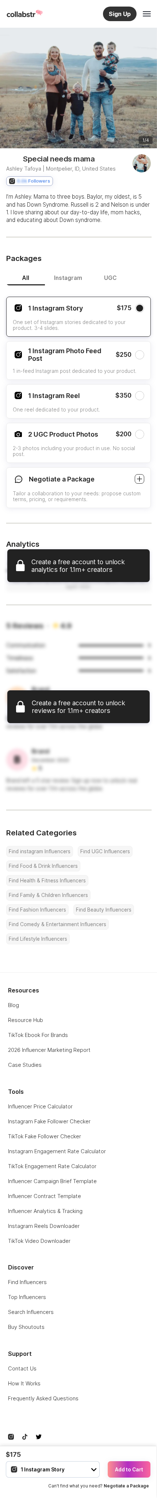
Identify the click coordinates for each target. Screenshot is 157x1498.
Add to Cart (129, 1469)
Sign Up (120, 13)
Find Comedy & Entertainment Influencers (57, 924)
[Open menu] (146, 13)
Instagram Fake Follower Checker (49, 1121)
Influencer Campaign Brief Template (52, 1181)
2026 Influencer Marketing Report (49, 1050)
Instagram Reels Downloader (44, 1226)
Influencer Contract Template (44, 1196)
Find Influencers (27, 1282)
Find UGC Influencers (105, 851)
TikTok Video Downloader (39, 1241)
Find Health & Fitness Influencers (47, 880)
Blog (13, 1005)
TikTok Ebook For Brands (38, 1035)
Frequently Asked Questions (43, 1398)
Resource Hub (25, 1020)
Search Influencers (31, 1312)
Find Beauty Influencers (103, 910)
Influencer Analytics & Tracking (45, 1211)
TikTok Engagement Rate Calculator (52, 1166)
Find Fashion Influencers (37, 910)
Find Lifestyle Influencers (38, 939)
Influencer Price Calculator (40, 1106)
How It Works (24, 1383)
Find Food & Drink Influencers (43, 866)
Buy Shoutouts (26, 1327)
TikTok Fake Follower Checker (44, 1136)
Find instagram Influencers (39, 851)
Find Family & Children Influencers (48, 895)
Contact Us (22, 1368)
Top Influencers (27, 1297)
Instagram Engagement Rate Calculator (57, 1151)
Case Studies (25, 1065)
